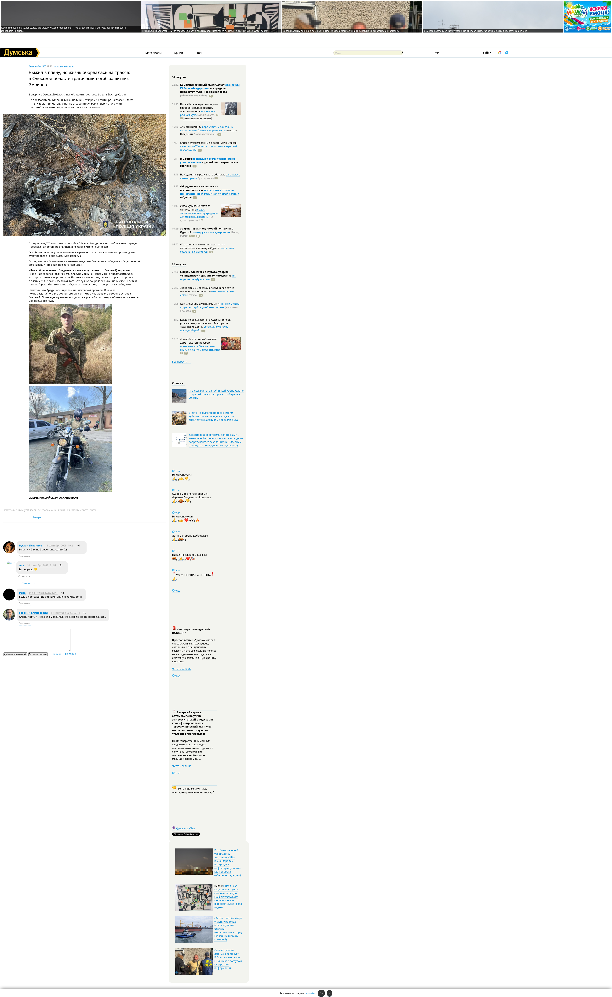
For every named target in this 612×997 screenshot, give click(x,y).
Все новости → (181, 361)
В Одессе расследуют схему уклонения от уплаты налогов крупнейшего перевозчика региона (475, 30)
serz (22, 565)
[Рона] (9, 599)
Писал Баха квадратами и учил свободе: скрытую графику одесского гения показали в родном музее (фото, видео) (205, 30)
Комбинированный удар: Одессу (202, 84)
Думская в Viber (185, 828)
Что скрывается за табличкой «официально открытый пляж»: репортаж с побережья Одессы (216, 394)
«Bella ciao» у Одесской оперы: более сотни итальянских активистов (207, 289)
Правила (56, 654)
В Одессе (186, 158)
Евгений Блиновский (33, 613)
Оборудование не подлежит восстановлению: (199, 188)
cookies (310, 993)
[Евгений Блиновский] (9, 619)
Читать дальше (181, 668)
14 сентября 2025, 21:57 (41, 565)
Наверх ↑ (37, 517)
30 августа (179, 264)
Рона (22, 592)
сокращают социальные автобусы (207, 249)
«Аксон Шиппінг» (191, 127)
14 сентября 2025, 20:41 (43, 592)
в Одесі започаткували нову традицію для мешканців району (199, 213)
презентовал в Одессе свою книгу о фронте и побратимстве (200, 348)
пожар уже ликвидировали (211, 232)
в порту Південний (208, 132)
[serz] (11, 563)
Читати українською (64, 66)
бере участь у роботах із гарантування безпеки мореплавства (206, 128)
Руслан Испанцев (30, 545)
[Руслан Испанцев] (9, 552)
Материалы (153, 52)
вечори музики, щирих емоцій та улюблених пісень (210, 305)
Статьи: (178, 383)
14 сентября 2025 (37, 66)
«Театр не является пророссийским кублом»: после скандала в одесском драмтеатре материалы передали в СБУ (213, 416)
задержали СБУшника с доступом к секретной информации (208, 148)
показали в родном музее (197, 112)
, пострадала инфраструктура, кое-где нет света (203, 92)
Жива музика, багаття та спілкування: (195, 207)
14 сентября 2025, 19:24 (59, 545)
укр (437, 52)
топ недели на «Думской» (208, 277)
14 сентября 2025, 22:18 (65, 613)
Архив (178, 52)
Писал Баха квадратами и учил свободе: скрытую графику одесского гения (199, 107)
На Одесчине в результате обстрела (203, 174)
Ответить (25, 556)
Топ (199, 52)
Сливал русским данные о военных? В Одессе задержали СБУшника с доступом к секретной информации (341, 30)
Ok (321, 993)
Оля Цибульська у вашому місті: (200, 304)
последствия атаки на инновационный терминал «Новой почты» (209, 191)
